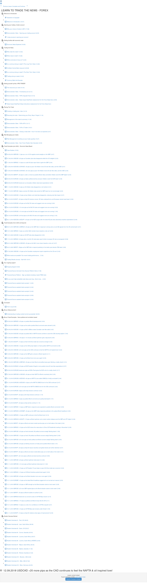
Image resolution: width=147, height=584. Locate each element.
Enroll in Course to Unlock (73, 579)
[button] (1, 1)
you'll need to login (80, 577)
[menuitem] (1, 4)
